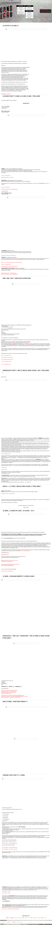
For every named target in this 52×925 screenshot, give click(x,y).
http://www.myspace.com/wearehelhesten (9, 189)
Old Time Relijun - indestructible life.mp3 (9, 847)
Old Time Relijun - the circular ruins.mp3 (9, 849)
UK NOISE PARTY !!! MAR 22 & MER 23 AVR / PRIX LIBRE (21, 96)
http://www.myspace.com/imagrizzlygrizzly (9, 274)
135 (21, 917)
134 (18, 917)
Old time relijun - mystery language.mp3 (9, 843)
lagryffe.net (8, 93)
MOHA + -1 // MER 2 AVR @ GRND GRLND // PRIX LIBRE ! (22, 486)
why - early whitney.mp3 (5, 364)
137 (26, 917)
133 (16, 917)
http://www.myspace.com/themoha (8, 493)
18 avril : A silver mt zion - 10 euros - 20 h (18, 511)
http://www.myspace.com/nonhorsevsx (9, 691)
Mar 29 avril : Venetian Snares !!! (15, 701)
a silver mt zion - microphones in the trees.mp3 (10, 564)
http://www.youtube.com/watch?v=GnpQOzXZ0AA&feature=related (14, 696)
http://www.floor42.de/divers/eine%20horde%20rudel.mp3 (12, 695)
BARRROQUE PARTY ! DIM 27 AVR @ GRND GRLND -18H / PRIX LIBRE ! (25, 371)
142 (39, 917)
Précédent (12, 917)
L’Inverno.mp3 (4, 469)
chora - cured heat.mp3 (5, 175)
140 (34, 917)
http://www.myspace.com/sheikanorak (8, 273)
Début (7, 917)
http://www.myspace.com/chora (7, 177)
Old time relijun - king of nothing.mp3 (9, 841)
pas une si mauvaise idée (24, 550)
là (1, 335)
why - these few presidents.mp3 (7, 359)
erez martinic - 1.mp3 (6, 891)
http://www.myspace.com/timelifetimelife (9, 690)
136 (23, 917)
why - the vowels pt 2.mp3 (6, 361)
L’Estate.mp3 (3, 467)
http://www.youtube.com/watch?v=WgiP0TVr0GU (10, 697)
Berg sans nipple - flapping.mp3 (7, 571)
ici (1, 334)
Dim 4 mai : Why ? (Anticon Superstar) (17, 278)
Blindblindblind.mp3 (5, 554)
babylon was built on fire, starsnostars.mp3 (9, 560)
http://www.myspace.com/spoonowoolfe (9, 266)
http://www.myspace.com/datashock (8, 692)
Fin (45, 917)
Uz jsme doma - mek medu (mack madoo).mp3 (10, 908)
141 (36, 917)
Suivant (42, 917)
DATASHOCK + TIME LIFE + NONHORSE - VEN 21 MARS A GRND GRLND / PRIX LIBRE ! (26, 637)
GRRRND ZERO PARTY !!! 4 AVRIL (14, 775)
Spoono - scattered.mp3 (6, 264)
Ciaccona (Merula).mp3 (5, 453)
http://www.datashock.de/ (6, 693)
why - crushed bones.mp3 (6, 355)
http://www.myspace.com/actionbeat (8, 255)
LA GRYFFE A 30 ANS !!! (10, 26)
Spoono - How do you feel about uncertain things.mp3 (11, 262)
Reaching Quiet (26, 342)
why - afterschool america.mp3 (7, 357)
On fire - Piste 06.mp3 (5, 187)
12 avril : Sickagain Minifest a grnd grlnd (18, 576)
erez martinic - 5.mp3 (6, 893)
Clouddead (14, 342)
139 (31, 917)
